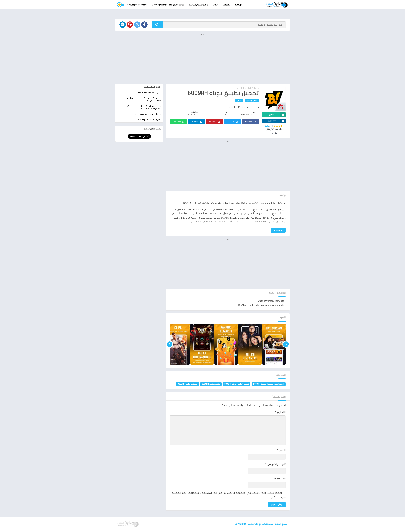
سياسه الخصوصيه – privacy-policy (168, 5)
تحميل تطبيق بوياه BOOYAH (236, 384)
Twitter (231, 121)
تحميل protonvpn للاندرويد (148, 120)
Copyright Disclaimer (137, 5)
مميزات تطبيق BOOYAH (187, 384)
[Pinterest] (130, 24)
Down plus (240, 524)
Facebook (248, 121)
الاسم (281, 450)
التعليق (280, 412)
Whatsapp (177, 121)
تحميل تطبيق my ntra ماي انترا (147, 114)
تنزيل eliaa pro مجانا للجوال (149, 93)
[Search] (157, 24)
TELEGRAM (271, 121)
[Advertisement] (202, 58)
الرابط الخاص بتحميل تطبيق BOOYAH (268, 384)
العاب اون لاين (238, 88)
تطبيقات (226, 5)
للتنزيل (271, 115)
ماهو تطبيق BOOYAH (211, 384)
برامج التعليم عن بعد (198, 5)
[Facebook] (144, 24)
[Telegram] (122, 24)
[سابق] (286, 344)
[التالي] (169, 344)
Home (256, 88)
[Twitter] (137, 24)
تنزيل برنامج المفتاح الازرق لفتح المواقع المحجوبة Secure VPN (143, 107)
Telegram (194, 121)
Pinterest (212, 121)
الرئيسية (238, 5)
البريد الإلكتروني (275, 464)
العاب (215, 5)
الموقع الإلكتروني (275, 478)
